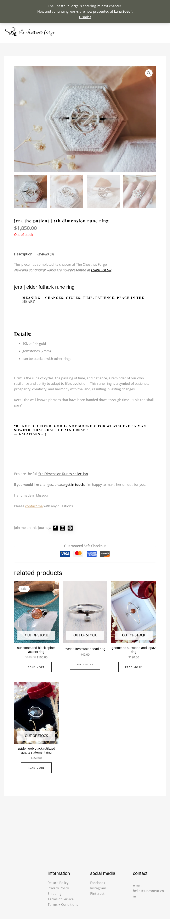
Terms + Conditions (63, 904)
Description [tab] (23, 254)
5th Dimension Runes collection (63, 474)
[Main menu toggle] (161, 32)
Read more (36, 667)
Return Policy (58, 882)
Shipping (54, 893)
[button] (149, 73)
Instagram (98, 888)
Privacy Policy (58, 888)
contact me (34, 506)
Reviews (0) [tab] (45, 254)
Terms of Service (61, 899)
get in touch (75, 484)
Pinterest (97, 893)
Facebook (97, 882)
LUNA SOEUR (101, 270)
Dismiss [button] (85, 17)
